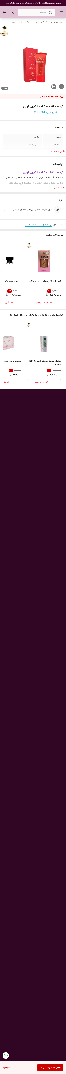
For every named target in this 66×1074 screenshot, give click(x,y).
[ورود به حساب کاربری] (13, 12)
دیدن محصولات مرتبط (50, 1067)
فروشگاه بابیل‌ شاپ (56, 22)
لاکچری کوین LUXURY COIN (45, 112)
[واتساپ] (6, 1055)
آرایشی (41, 22)
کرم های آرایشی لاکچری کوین (23, 22)
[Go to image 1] (5, 88)
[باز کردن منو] (60, 12)
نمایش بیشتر (60, 151)
